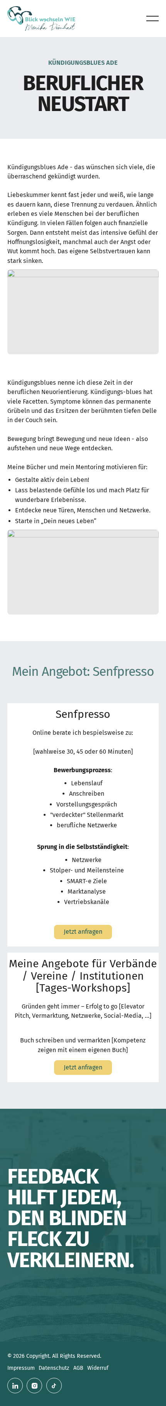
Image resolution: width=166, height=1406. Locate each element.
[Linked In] (15, 1385)
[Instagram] (34, 1385)
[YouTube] (54, 1385)
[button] (152, 18)
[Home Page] (41, 18)
